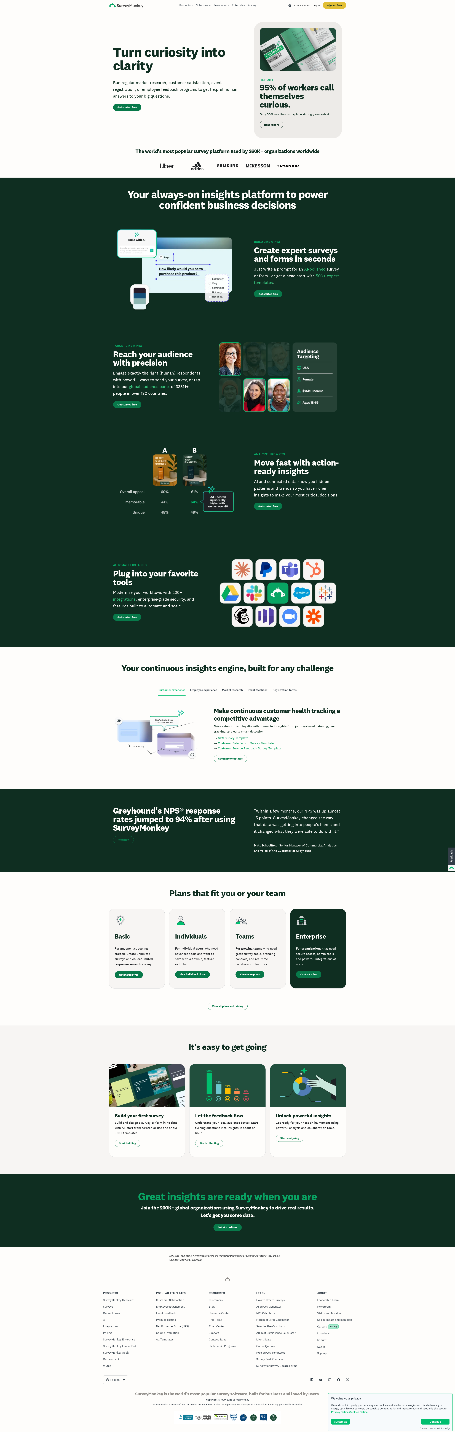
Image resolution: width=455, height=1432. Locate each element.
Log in (316, 5)
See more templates (230, 758)
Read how (123, 839)
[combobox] (115, 1379)
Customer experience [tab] (172, 690)
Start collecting (209, 1143)
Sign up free (334, 5)
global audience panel (149, 386)
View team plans (250, 974)
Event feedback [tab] (257, 690)
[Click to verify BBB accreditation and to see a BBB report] (185, 1419)
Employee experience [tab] (203, 690)
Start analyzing (289, 1138)
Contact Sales (302, 5)
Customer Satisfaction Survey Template (246, 743)
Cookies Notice (358, 1412)
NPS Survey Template (233, 738)
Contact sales (308, 974)
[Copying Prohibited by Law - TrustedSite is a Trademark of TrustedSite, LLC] (221, 1419)
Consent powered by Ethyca (433, 1428)
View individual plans (192, 974)
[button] (451, 859)
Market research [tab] (232, 690)
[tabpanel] (227, 733)
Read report (271, 124)
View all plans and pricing (227, 1006)
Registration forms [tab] (284, 690)
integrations (124, 599)
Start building (127, 1143)
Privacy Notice (340, 1412)
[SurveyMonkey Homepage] (126, 6)
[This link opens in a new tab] (311, 1379)
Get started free (127, 107)
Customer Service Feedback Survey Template (249, 748)
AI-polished (315, 269)
